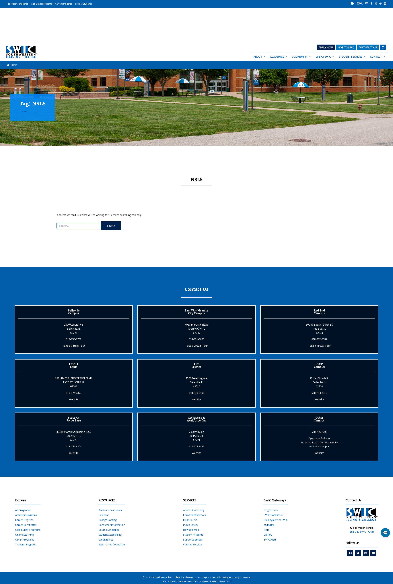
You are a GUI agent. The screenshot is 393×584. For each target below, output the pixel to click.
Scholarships (106, 539)
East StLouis (73, 365)
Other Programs (24, 539)
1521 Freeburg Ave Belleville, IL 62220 (196, 382)
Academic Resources (110, 510)
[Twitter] (358, 553)
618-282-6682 (319, 339)
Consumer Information (112, 525)
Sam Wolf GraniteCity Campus (196, 312)
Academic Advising (193, 510)
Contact (376, 56)
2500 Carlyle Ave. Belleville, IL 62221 (73, 328)
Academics (277, 56)
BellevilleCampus (74, 312)
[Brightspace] (371, 3)
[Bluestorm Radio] (376, 3)
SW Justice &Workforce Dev (196, 419)
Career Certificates (26, 525)
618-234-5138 (196, 393)
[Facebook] (350, 553)
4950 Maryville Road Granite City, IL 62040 (196, 328)
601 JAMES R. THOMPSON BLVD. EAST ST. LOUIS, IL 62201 (73, 382)
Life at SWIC (323, 56)
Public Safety (190, 525)
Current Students (63, 3)
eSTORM (269, 525)
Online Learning (24, 534)
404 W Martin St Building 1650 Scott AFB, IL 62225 (73, 436)
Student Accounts (193, 534)
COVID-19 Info (225, 581)
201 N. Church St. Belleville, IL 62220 (319, 382)
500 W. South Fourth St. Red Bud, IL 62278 (319, 328)
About (258, 56)
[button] (383, 47)
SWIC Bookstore (273, 515)
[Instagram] (366, 553)
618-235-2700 (74, 339)
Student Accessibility (110, 534)
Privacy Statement (185, 581)
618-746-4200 (74, 446)
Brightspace (271, 510)
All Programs (22, 510)
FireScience (196, 365)
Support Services (193, 539)
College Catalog (108, 520)
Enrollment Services (194, 515)
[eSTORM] (359, 3)
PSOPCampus (319, 365)
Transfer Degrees (25, 544)
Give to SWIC (346, 47)
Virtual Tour (368, 47)
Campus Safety (168, 581)
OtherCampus (319, 419)
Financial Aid (190, 520)
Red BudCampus (319, 312)
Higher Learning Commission (237, 577)
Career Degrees (24, 520)
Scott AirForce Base (73, 419)
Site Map (213, 581)
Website (73, 399)
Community (300, 56)
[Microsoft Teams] (352, 3)
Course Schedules (109, 529)
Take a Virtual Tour (73, 345)
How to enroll (191, 529)
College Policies (201, 581)
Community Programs (28, 529)
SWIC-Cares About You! (112, 544)
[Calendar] (385, 3)
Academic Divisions (26, 515)
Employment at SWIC (276, 520)
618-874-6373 (74, 393)
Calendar (104, 515)
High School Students (41, 3)
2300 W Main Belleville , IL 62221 (196, 436)
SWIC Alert (270, 539)
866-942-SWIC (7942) (362, 531)
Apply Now (326, 47)
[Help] (380, 3)
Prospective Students (17, 3)
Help (266, 529)
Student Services (350, 56)
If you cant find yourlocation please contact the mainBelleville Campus (319, 442)
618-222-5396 (196, 446)
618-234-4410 (319, 393)
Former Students (83, 3)
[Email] (366, 3)
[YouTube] (373, 553)
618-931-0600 (196, 339)
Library (268, 534)
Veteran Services (192, 544)
